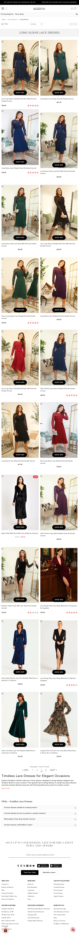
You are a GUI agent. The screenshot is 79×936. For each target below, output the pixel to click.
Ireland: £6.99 (6, 918)
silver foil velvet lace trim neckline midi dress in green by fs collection (18, 752)
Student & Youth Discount (36, 912)
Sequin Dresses (58, 896)
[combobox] (37, 14)
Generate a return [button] (49, 872)
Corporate (31, 890)
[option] (20, 2)
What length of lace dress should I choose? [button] (19, 819)
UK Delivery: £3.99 (7, 912)
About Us (31, 884)
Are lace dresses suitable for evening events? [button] (20, 807)
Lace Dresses (12, 19)
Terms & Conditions (8, 899)
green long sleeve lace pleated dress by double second (18, 317)
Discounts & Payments (36, 905)
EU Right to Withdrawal (61, 924)
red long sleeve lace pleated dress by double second (56, 462)
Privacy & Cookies (7, 893)
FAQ (3, 890)
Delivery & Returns (7, 887)
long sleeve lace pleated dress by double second (19, 168)
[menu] (3, 8)
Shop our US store (59, 921)
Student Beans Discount (35, 921)
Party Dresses (58, 890)
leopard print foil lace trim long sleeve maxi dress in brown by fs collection (58, 752)
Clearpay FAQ (32, 915)
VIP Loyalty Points (59, 915)
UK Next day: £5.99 (8, 915)
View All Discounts (33, 918)
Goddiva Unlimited (7, 909)
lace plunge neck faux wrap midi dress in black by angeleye (58, 679)
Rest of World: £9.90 (8, 921)
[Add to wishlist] (2, 42)
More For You (59, 905)
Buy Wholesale (32, 887)
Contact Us (5, 884)
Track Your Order (30, 872)
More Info (31, 881)
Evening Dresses (59, 884)
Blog (55, 918)
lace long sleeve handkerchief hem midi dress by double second (19, 100)
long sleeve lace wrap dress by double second (57, 99)
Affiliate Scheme (33, 893)
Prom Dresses (58, 893)
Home (3, 19)
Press (29, 899)
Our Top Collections (61, 881)
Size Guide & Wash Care (9, 896)
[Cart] (75, 8)
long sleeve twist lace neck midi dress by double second (57, 172)
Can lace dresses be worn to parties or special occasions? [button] (25, 813)
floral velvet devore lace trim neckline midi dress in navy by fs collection (20, 679)
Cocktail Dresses (59, 887)
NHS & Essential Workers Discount (39, 909)
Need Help (5, 881)
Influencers (31, 896)
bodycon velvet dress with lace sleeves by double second (19, 607)
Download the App (60, 909)
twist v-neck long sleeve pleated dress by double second (57, 390)
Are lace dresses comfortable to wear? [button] (18, 825)
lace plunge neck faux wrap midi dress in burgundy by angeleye (58, 607)
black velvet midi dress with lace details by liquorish (20, 533)
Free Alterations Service (61, 912)
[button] (70, 24)
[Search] (76, 14)
